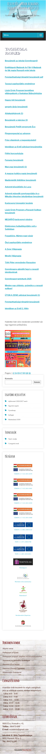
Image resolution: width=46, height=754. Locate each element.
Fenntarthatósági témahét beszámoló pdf (24, 77)
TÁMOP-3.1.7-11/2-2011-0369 (23, 517)
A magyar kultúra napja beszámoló (21, 173)
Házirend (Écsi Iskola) (11, 664)
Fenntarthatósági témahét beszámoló (22, 302)
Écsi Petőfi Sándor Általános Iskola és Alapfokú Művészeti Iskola (23, 8)
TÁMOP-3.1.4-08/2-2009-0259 (23, 529)
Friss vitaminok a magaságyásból (20, 140)
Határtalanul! (23, 595)
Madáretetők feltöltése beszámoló (20, 180)
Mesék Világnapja (13, 256)
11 (30, 373)
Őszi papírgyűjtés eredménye (18, 242)
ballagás (11, 415)
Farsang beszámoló (14, 160)
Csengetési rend (13, 443)
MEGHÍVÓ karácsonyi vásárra (18, 219)
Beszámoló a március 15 (16, 120)
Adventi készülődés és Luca (18, 187)
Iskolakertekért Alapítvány (23, 615)
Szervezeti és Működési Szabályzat (16, 660)
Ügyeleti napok (13, 406)
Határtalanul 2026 (14, 419)
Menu (6, 35)
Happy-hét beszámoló (15, 100)
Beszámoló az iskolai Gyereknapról (21, 61)
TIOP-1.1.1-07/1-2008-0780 (23, 542)
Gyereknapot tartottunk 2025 (18, 279)
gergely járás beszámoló (16, 107)
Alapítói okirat (8, 649)
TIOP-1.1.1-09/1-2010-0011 (23, 554)
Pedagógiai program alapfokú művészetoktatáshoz (22, 656)
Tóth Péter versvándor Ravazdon (20, 262)
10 (27, 373)
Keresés (9, 379)
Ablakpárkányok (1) (14, 113)
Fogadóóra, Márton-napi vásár (19, 236)
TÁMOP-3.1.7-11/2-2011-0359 (23, 503)
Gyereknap (12, 410)
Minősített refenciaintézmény (23, 581)
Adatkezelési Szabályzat (12, 672)
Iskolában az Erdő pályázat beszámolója (23, 147)
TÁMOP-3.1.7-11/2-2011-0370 (23, 474)
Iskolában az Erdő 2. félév (17, 308)
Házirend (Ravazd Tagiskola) (14, 668)
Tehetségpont (23, 567)
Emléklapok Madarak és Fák (18, 67)
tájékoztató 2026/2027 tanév (18, 401)
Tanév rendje (12, 439)
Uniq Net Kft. (27, 750)
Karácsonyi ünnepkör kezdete (19, 203)
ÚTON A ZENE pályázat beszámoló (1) (22, 295)
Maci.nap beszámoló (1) (16, 167)
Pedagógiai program (10, 652)
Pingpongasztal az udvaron (17, 133)
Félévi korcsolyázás (14, 153)
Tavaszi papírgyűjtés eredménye (20, 84)
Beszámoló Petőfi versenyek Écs (20, 127)
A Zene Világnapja (13, 249)
